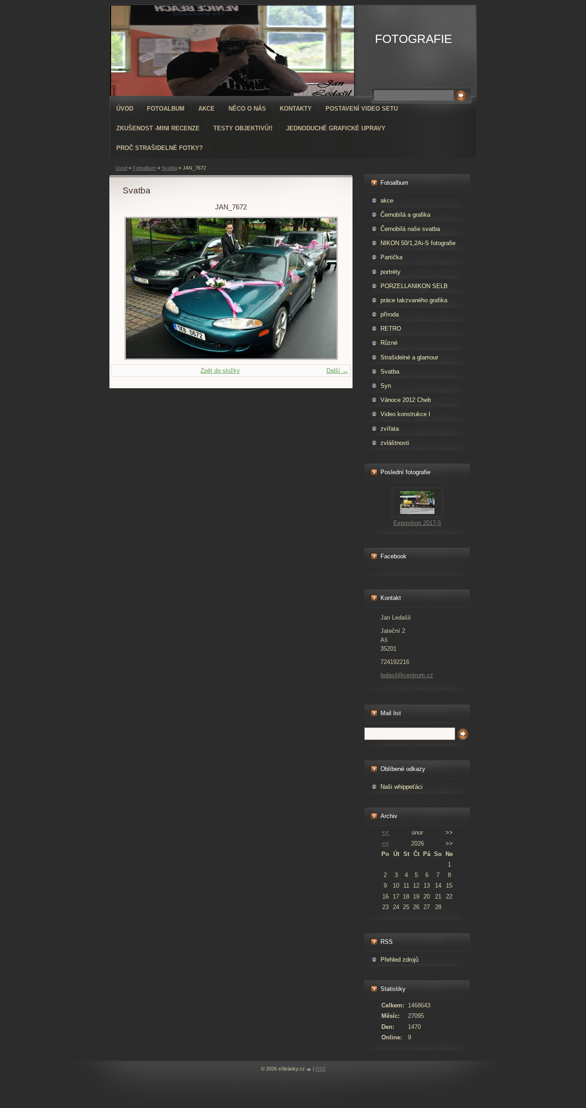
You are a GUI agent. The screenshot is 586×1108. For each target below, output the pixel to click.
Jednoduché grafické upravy (335, 128)
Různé (388, 342)
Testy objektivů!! (242, 128)
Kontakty (296, 108)
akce (386, 200)
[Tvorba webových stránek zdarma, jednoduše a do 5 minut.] (309, 1069)
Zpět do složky (220, 370)
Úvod (124, 108)
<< (385, 832)
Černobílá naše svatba (410, 228)
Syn (385, 385)
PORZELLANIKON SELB (414, 286)
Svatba (169, 168)
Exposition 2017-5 (417, 522)
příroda (389, 314)
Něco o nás (247, 108)
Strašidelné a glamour (409, 357)
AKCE (206, 108)
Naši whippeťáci (401, 786)
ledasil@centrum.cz (406, 675)
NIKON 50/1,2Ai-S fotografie (418, 243)
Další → (337, 370)
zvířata (389, 428)
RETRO (390, 328)
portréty (390, 271)
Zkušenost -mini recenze (158, 128)
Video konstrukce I (405, 414)
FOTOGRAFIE (413, 38)
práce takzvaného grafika (413, 300)
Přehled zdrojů (399, 959)
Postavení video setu (362, 108)
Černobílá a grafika (405, 214)
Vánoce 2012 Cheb (405, 399)
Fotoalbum (165, 108)
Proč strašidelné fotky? (159, 148)
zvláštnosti (394, 442)
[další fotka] (324, 288)
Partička (391, 257)
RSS (320, 1068)
